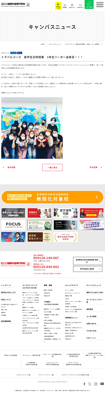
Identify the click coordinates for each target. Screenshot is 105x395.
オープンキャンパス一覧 (94, 300)
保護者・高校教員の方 (71, 330)
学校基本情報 (91, 330)
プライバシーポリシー (45, 375)
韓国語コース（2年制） (28, 307)
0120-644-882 (48, 266)
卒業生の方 (68, 339)
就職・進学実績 (48, 290)
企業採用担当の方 (70, 336)
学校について (6, 299)
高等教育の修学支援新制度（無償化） (87, 261)
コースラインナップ (29, 286)
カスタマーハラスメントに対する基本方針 (74, 375)
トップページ (6, 285)
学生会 (67, 299)
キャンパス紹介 (69, 290)
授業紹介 (3, 312)
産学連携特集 (6, 321)
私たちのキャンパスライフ (72, 293)
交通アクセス (91, 338)
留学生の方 (68, 333)
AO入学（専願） (48, 312)
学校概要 (3, 315)
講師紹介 (67, 296)
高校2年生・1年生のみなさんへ (74, 328)
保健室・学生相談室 (70, 306)
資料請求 (89, 309)
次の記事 (93, 167)
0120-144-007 (48, 257)
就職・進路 (48, 285)
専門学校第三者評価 (87, 269)
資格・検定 (4, 310)
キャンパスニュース (93, 285)
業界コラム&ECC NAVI (94, 292)
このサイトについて (22, 375)
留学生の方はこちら (8, 292)
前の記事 (11, 167)
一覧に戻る (52, 167)
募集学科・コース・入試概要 (52, 309)
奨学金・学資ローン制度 (50, 333)
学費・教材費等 (48, 320)
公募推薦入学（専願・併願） (51, 315)
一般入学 (46, 317)
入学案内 (51, 302)
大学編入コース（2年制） (28, 315)
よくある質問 (91, 316)
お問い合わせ (91, 323)
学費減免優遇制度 (49, 336)
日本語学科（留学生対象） (29, 328)
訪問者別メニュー (71, 317)
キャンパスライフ (71, 285)
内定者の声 (47, 293)
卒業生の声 (47, 296)
